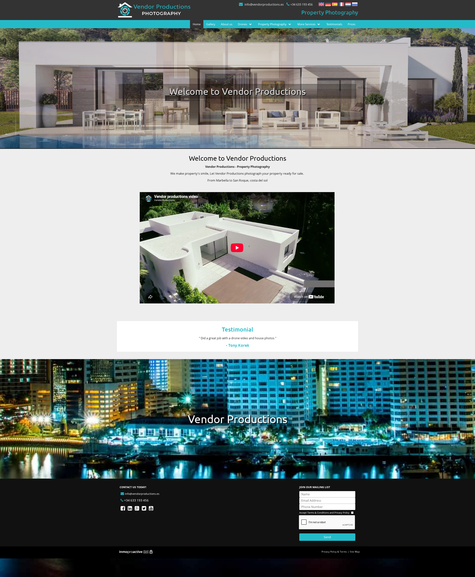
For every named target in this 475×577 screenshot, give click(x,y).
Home (197, 24)
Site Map (355, 551)
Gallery (210, 24)
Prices (351, 24)
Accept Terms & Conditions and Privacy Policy (324, 512)
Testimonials (334, 24)
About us (226, 24)
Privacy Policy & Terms (334, 551)
